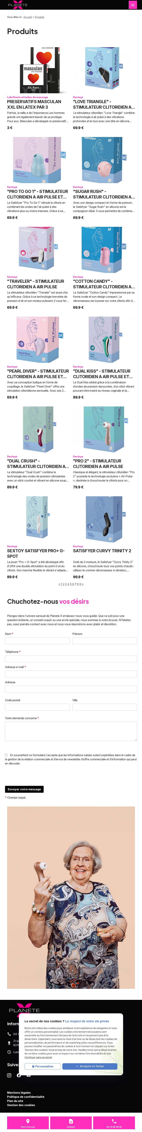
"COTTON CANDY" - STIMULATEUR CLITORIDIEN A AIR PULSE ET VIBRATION (102, 287)
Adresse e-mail (15, 667)
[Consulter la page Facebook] (19, 1075)
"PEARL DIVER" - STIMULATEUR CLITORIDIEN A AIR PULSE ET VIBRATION (38, 377)
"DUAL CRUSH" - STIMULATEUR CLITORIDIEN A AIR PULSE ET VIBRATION (36, 466)
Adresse (10, 682)
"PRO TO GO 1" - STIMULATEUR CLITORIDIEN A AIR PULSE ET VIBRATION (37, 197)
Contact (71, 1127)
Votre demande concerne (22, 718)
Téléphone (13, 651)
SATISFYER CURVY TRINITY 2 (102, 550)
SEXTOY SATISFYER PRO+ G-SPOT (36, 553)
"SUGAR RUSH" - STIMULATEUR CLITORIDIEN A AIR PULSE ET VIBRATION (102, 197)
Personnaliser (44, 1066)
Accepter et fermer (91, 1066)
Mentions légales (19, 1092)
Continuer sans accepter (38, 1057)
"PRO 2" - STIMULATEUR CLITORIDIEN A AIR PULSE (98, 463)
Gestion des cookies (21, 1105)
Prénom (77, 634)
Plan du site (15, 1101)
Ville (74, 700)
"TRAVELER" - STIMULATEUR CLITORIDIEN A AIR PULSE (35, 284)
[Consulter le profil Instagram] (9, 1075)
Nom (9, 634)
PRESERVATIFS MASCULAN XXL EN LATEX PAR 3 (34, 104)
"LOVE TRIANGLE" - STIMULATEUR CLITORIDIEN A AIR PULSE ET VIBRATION (102, 107)
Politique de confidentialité (25, 1096)
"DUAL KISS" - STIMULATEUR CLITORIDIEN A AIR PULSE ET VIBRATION (101, 377)
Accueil (28, 17)
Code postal (12, 700)
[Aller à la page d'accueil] (18, 5)
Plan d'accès (28, 1127)
